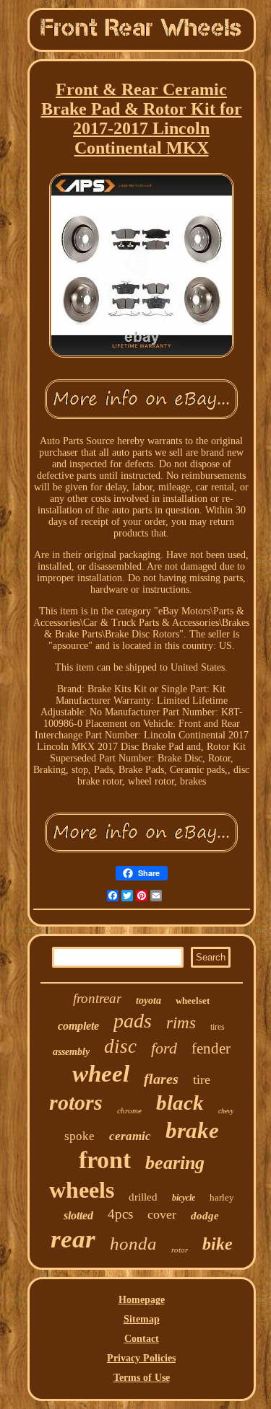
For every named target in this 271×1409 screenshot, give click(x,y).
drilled (143, 1197)
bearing (175, 1162)
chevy (225, 1111)
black (180, 1102)
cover (161, 1214)
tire (201, 1079)
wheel (100, 1074)
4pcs (120, 1214)
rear (73, 1239)
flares (161, 1079)
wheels (81, 1190)
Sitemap (142, 1319)
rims (181, 1023)
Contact (141, 1338)
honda (133, 1243)
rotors (76, 1102)
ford (164, 1048)
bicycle (183, 1198)
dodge (205, 1216)
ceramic (130, 1136)
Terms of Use (141, 1377)
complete (78, 1026)
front (105, 1160)
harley (222, 1197)
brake (192, 1130)
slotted (78, 1215)
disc (120, 1046)
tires (217, 1027)
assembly (71, 1051)
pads (132, 1021)
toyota (148, 1000)
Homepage (142, 1299)
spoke (79, 1136)
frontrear (97, 998)
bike (217, 1243)
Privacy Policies (141, 1358)
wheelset (193, 1000)
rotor (179, 1249)
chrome (129, 1110)
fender (211, 1048)
